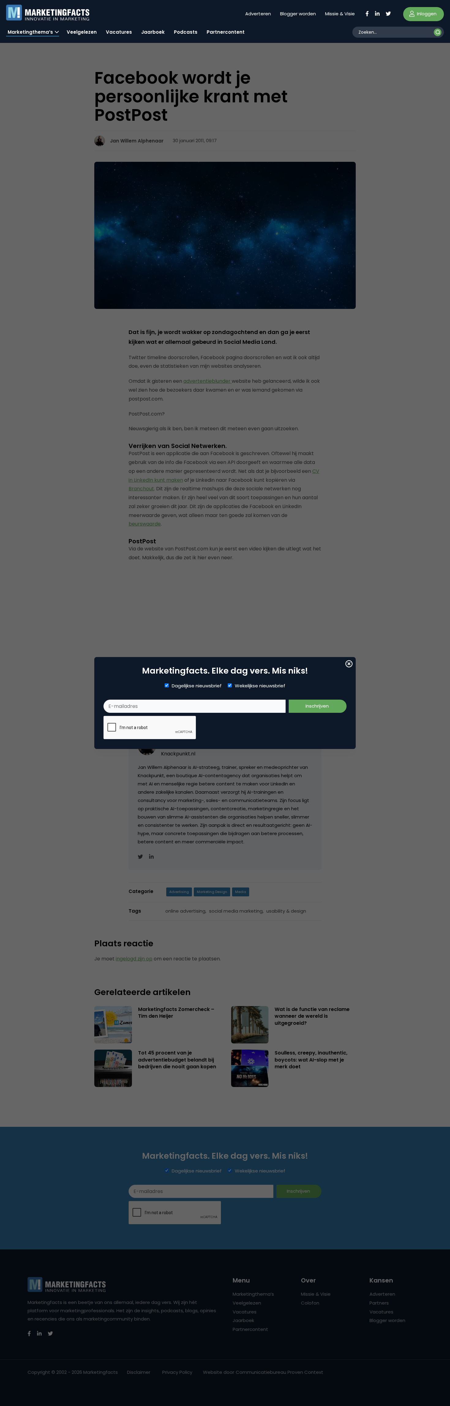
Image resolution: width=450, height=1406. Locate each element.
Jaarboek (153, 32)
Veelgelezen (82, 32)
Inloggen (426, 13)
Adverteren (258, 13)
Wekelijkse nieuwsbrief (260, 686)
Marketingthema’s (30, 32)
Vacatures (119, 32)
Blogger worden (298, 13)
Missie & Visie (340, 13)
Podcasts (185, 32)
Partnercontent (226, 32)
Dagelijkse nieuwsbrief (197, 686)
